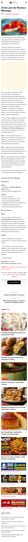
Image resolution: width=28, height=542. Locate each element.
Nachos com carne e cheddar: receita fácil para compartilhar (13, 458)
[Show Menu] (2, 2)
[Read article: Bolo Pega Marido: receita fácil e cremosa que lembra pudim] (14, 421)
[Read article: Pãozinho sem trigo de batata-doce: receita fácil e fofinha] (14, 347)
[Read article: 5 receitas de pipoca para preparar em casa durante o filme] (14, 322)
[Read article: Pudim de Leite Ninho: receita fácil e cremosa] (14, 371)
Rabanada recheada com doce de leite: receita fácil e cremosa (13, 408)
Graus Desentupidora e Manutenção (10, 471)
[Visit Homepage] (14, 2)
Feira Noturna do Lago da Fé (8, 484)
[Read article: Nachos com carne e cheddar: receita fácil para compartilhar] (14, 446)
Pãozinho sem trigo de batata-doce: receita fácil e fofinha (12, 358)
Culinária (5, 329)
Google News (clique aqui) (14, 274)
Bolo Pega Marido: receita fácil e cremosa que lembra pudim (11, 433)
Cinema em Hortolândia (7, 508)
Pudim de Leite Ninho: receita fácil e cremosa (12, 383)
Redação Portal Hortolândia (12, 14)
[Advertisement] (14, 76)
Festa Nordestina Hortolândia (8, 496)
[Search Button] (26, 2)
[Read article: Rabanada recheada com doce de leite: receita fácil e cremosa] (14, 396)
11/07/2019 (5, 16)
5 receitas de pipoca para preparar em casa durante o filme (13, 334)
